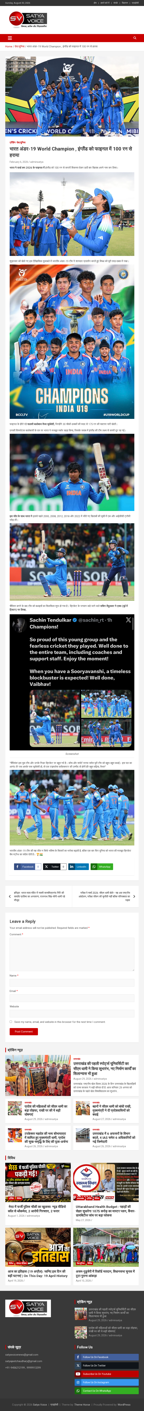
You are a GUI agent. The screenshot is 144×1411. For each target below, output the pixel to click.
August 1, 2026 (16, 1215)
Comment (16, 934)
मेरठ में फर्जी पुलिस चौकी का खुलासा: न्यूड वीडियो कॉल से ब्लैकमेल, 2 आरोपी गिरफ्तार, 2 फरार (37, 1209)
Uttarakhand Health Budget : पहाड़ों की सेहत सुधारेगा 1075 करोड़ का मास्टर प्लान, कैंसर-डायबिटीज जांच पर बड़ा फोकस (105, 1211)
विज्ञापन (125, 3)
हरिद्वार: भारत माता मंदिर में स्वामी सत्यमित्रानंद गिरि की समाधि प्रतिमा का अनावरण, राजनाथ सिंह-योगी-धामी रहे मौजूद (39, 896)
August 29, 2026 (82, 1078)
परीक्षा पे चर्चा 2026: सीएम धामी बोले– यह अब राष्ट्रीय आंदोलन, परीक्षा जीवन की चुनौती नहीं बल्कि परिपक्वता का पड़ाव (104, 896)
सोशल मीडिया (21, 1263)
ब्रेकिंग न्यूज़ (15, 1050)
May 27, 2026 (83, 1220)
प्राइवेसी (135, 3)
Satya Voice (40, 1404)
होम (95, 3)
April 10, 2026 (83, 1280)
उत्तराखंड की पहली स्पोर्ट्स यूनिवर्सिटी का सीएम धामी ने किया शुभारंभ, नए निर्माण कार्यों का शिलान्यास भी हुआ (104, 1068)
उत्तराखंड (76, 1059)
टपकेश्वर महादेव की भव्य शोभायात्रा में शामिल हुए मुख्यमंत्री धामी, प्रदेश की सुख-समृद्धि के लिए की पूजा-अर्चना (46, 1138)
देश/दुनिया (21, 142)
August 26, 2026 (34, 1146)
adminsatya (36, 162)
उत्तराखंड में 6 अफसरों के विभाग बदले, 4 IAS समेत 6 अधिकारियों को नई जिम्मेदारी (114, 1138)
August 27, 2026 (102, 1119)
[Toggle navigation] (10, 38)
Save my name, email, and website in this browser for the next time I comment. (60, 1022)
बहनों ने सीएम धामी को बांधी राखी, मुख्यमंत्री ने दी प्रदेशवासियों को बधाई (112, 1110)
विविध (11, 1158)
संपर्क (115, 3)
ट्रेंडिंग (12, 142)
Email (14, 991)
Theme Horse (82, 1404)
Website (14, 1006)
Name (14, 975)
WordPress (124, 1404)
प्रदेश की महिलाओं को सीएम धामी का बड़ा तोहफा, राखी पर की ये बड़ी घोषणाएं (46, 1110)
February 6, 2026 (19, 162)
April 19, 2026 (15, 1280)
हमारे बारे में (105, 3)
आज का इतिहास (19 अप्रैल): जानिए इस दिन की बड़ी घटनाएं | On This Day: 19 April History (38, 1273)
